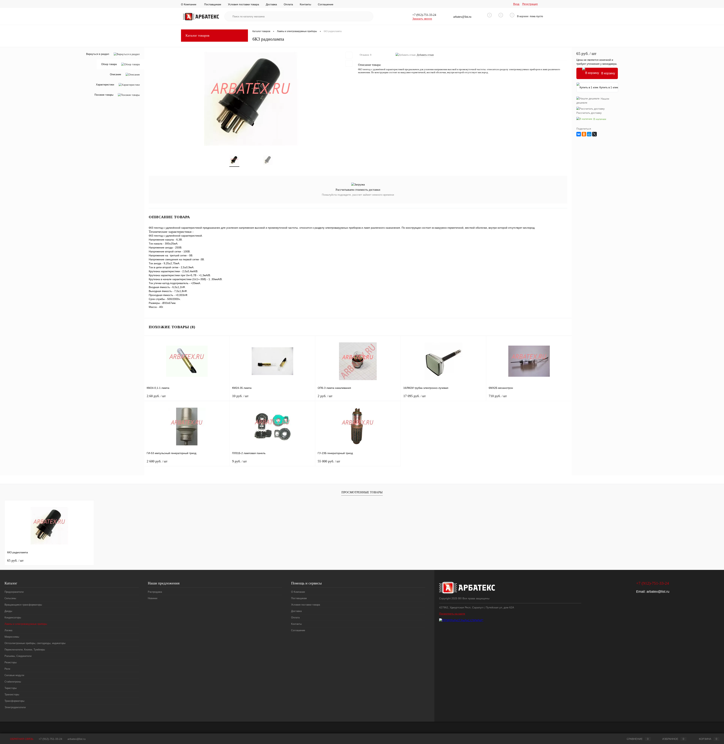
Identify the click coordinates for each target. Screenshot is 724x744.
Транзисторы (12, 694)
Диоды (8, 611)
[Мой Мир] (589, 134)
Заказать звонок (422, 18)
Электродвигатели (15, 707)
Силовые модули (14, 675)
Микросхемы (12, 636)
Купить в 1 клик (608, 87)
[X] (594, 134)
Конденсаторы (13, 617)
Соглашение (325, 4)
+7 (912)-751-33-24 (50, 738)
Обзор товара (109, 64)
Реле (7, 668)
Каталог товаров (197, 35)
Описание (115, 74)
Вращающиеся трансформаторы (23, 604)
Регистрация (530, 3)
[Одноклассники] (584, 134)
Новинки (152, 598)
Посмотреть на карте (452, 613)
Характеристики (105, 84)
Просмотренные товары (362, 492)
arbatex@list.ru (658, 591)
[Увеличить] (251, 99)
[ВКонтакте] (578, 134)
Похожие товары (103, 95)
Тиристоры (11, 688)
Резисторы (11, 662)
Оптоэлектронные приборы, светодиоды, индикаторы (35, 643)
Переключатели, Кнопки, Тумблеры (25, 649)
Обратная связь (21, 738)
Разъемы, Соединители (18, 656)
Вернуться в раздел (97, 54)
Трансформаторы (14, 700)
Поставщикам (212, 4)
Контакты (305, 4)
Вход (516, 3)
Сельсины (10, 598)
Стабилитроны (13, 681)
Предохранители (14, 591)
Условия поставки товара (243, 4)
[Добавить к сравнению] (349, 63)
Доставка (271, 4)
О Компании (188, 4)
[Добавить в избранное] (349, 55)
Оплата (288, 4)
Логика (8, 630)
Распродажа (155, 591)
